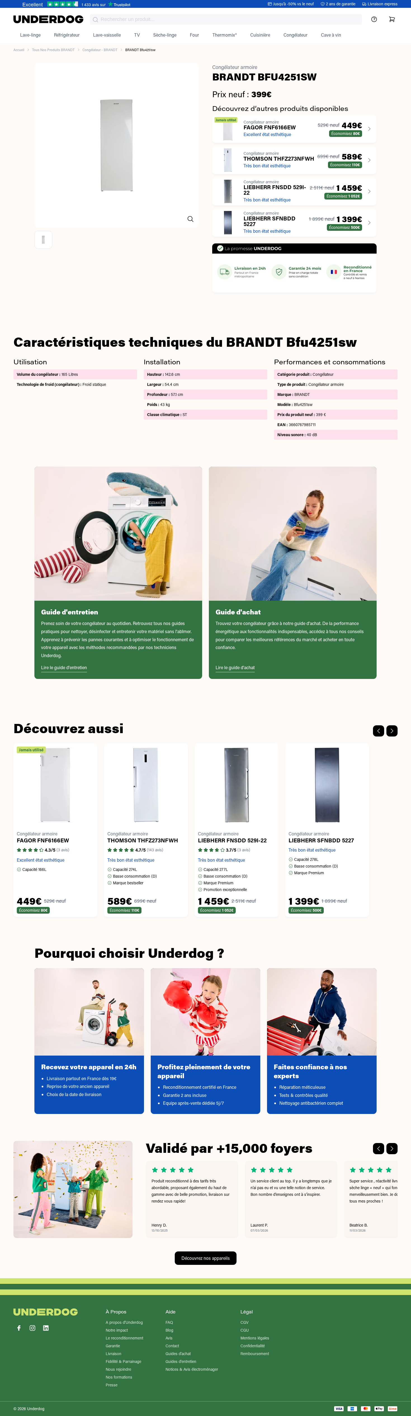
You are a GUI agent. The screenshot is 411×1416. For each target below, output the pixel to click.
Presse (111, 1385)
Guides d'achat (178, 1353)
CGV (244, 1322)
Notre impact (117, 1330)
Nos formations (119, 1377)
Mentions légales (254, 1338)
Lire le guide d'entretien (64, 667)
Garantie (113, 1345)
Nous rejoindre (118, 1369)
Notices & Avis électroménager (192, 1369)
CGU (244, 1330)
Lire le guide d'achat (235, 667)
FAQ (169, 1322)
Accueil (18, 49)
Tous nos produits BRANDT (53, 49)
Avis (169, 1338)
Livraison (113, 1353)
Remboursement (254, 1353)
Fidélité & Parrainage (123, 1361)
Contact (172, 1345)
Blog (169, 1330)
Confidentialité (252, 1345)
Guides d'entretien (181, 1361)
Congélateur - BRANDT (99, 49)
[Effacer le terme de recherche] (352, 24)
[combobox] (226, 19)
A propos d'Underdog (124, 1322)
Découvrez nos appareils (205, 1258)
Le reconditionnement (124, 1338)
